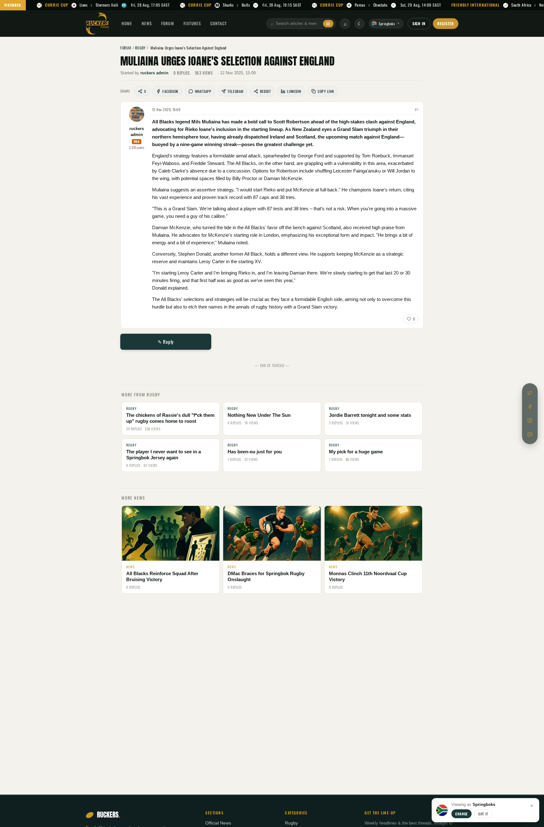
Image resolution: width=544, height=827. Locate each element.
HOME (127, 23)
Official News (218, 823)
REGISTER (445, 23)
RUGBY (140, 47)
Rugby (291, 823)
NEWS (147, 23)
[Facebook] (530, 406)
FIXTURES (12, 5)
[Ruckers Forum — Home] (97, 23)
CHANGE (461, 813)
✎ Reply (166, 341)
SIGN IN (419, 23)
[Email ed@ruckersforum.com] (530, 434)
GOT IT (483, 813)
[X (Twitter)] (530, 393)
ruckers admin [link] (154, 73)
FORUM (167, 23)
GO (328, 23)
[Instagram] (530, 420)
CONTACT (218, 23)
